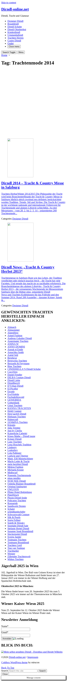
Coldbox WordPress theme (14, 662)
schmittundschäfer (16, 511)
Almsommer (13, 330)
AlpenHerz (12, 332)
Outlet (10, 43)
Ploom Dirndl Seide (17, 497)
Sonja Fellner (14, 520)
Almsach (11, 327)
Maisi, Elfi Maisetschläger (20, 458)
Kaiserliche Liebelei (17, 433)
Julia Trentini (13, 427)
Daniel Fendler (14, 374)
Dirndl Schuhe (14, 26)
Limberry (12, 447)
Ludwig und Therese (17, 455)
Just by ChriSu (14, 430)
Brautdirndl (13, 24)
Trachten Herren (15, 38)
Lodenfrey (12, 450)
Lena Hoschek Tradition (19, 444)
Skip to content (8, 2)
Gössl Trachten (14, 405)
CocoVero (12, 372)
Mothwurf (12, 472)
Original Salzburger (17, 486)
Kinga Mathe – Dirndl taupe (21, 436)
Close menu (14, 46)
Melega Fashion (15, 467)
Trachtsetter (13, 551)
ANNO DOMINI (16, 346)
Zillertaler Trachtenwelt (18, 556)
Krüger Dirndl (14, 439)
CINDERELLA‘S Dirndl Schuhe (24, 369)
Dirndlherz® (13, 383)
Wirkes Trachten (15, 559)
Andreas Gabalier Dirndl (19, 338)
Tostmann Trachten (16, 539)
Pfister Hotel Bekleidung (19, 492)
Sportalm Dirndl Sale (17, 525)
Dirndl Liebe (13, 380)
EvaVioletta (13, 394)
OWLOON (13, 489)
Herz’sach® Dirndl (16, 414)
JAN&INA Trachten (17, 422)
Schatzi (11, 509)
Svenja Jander (14, 537)
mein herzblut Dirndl (17, 464)
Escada (10, 391)
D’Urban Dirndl (15, 386)
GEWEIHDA (14, 400)
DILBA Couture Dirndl (19, 377)
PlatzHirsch (13, 495)
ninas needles (14, 478)
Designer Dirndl (15, 21)
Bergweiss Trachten (17, 360)
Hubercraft (12, 419)
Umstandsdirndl (15, 35)
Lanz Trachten (14, 441)
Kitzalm (11, 425)
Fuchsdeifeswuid (15, 397)
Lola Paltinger (14, 453)
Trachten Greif (14, 545)
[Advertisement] (33, 102)
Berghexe (12, 358)
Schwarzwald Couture (18, 514)
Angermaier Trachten (17, 341)
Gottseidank (13, 402)
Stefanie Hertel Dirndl (18, 528)
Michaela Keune (15, 469)
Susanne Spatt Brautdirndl (20, 531)
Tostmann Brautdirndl (18, 542)
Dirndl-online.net (17, 657)
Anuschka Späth (15, 352)
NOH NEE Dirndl (16, 481)
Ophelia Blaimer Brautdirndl (21, 483)
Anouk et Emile (15, 349)
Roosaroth (12, 503)
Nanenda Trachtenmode (19, 475)
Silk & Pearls (13, 517)
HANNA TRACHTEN (19, 408)
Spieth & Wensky (16, 523)
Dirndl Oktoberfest (16, 29)
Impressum (32, 657)
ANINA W (13, 344)
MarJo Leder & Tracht (18, 461)
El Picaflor (12, 388)
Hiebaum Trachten (16, 416)
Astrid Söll (12, 355)
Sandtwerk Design (16, 506)
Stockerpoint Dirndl (17, 534)
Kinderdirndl (13, 32)
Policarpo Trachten (16, 500)
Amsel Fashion (14, 335)
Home (4, 55)
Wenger (11, 553)
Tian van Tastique (16, 548)
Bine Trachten (14, 366)
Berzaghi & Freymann (18, 363)
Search (4, 670)
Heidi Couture (14, 411)
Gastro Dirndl (14, 40)
